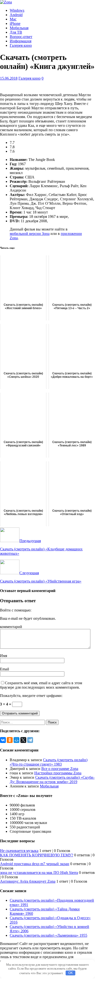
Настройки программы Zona (57, 773)
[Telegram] (30, 740)
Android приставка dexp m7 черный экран (34, 864)
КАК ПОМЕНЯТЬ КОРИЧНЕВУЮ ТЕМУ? (36, 855)
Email (4, 669)
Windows (17, 10)
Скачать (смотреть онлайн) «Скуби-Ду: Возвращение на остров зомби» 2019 (52, 779)
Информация (20, 41)
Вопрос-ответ (21, 37)
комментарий (11, 627)
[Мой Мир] (16, 740)
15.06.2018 (8, 78)
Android (16, 15)
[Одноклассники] (10, 740)
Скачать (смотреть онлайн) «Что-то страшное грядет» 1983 (48, 762)
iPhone (15, 23)
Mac (13, 19)
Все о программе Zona (59, 769)
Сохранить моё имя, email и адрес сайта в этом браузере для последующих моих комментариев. (41, 685)
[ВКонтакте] (3, 740)
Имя (3, 656)
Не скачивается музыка (19, 851)
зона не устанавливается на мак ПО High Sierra (39, 872)
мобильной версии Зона (30, 233)
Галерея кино (21, 45)
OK (70, 973)
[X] (23, 740)
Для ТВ (16, 32)
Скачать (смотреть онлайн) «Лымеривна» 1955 (48, 935)
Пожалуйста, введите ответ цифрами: (31, 696)
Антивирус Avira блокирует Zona (27, 881)
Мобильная (19, 28)
